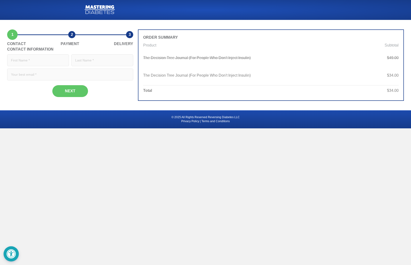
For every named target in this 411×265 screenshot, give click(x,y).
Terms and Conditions (215, 121)
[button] (11, 253)
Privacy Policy (190, 121)
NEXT (70, 91)
